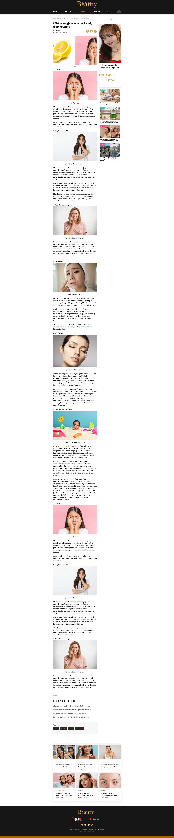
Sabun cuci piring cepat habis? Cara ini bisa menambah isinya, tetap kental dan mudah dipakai (109, 121)
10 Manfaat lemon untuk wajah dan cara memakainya (69, 713)
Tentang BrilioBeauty (75, 829)
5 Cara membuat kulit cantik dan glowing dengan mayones (71, 717)
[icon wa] (87, 31)
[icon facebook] (91, 31)
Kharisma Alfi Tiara (83, 797)
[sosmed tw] (89, 824)
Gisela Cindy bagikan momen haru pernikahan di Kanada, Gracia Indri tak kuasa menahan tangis (109, 140)
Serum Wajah (81, 762)
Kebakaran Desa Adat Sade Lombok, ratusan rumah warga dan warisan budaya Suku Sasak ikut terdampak (109, 159)
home (55, 11)
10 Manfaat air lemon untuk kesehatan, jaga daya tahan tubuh (72, 709)
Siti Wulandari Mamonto (107, 769)
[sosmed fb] (82, 824)
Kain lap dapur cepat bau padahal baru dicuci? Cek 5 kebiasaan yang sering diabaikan (109, 103)
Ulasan (71, 729)
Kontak (91, 829)
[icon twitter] (95, 31)
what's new (68, 11)
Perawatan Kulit (79, 729)
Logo (87, 4)
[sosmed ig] (85, 824)
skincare (83, 11)
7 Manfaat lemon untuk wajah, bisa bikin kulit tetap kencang (71, 706)
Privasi (85, 829)
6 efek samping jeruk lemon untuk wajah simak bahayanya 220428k (84, 19)
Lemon (56, 729)
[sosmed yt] (92, 824)
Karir (96, 829)
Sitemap (102, 829)
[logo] (78, 819)
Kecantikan (63, 729)
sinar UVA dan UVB (67, 446)
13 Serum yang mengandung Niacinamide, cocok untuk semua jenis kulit (86, 795)
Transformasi (59, 762)
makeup (97, 11)
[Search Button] (119, 11)
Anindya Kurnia (59, 769)
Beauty (103, 790)
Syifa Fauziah (56, 30)
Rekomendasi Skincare (61, 790)
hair (108, 11)
